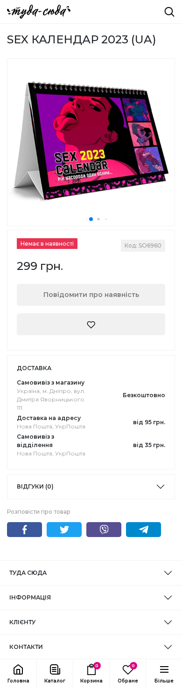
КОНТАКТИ (26, 646)
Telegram (143, 529)
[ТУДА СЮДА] (38, 12)
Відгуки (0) (35, 486)
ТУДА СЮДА (28, 572)
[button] (54, 674)
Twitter (64, 529)
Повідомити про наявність (91, 294)
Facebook (24, 529)
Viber (103, 529)
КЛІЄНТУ (22, 622)
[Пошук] (169, 11)
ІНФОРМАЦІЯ (30, 597)
